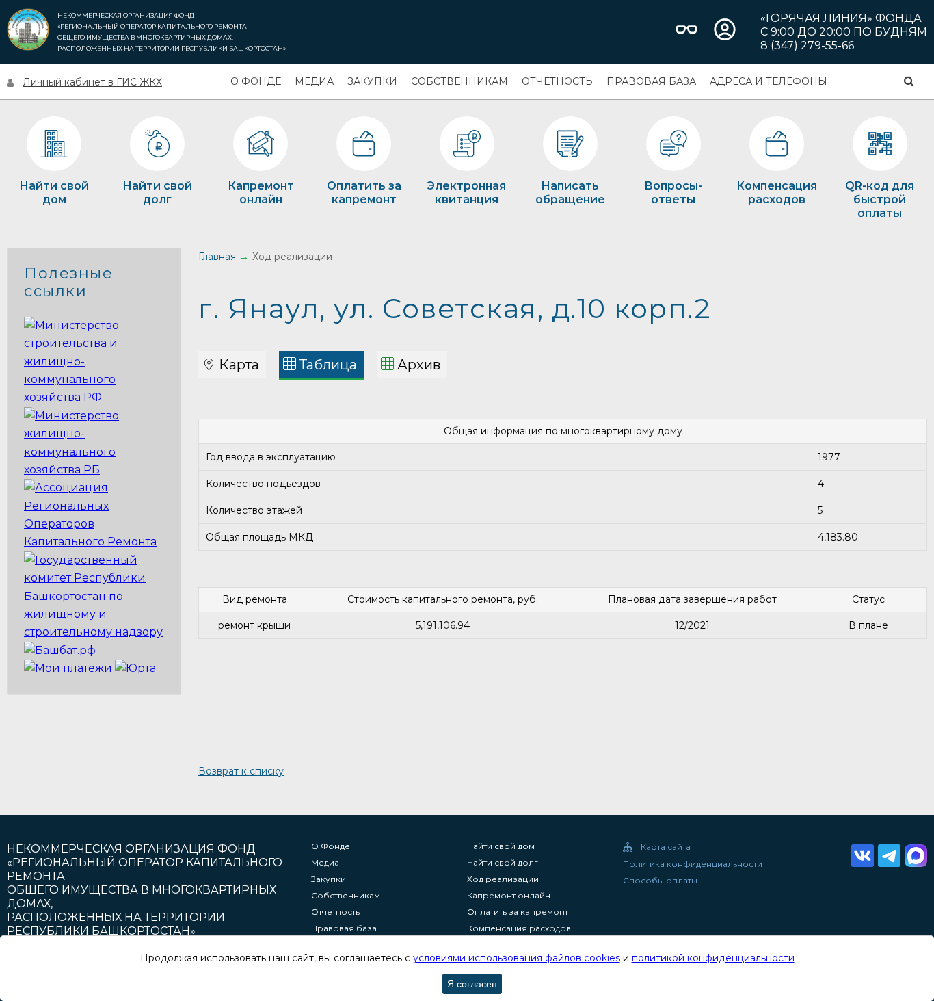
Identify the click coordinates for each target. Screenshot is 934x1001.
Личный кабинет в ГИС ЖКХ (92, 82)
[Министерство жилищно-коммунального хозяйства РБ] (94, 469)
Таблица (328, 364)
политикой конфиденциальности (713, 958)
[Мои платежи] (69, 668)
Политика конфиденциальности (692, 864)
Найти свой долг (502, 863)
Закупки (372, 81)
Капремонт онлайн (508, 896)
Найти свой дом (501, 846)
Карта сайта (666, 847)
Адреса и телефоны (768, 81)
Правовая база (651, 81)
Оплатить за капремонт (517, 912)
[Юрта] (135, 668)
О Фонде (255, 81)
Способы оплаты (660, 880)
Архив (418, 364)
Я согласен (472, 983)
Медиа (314, 81)
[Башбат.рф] (60, 650)
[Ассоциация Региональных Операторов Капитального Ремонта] (94, 541)
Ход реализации (503, 879)
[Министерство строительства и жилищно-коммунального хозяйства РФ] (94, 397)
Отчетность (557, 81)
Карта (239, 364)
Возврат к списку (241, 771)
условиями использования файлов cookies (516, 958)
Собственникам (459, 81)
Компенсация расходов (519, 928)
